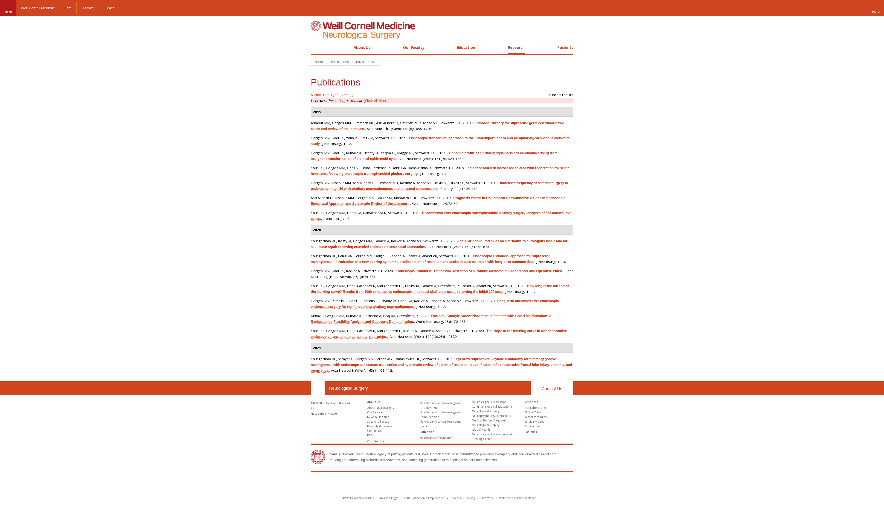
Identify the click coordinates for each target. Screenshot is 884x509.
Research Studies (535, 417)
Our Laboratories (535, 408)
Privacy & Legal (388, 498)
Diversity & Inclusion (380, 426)
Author (316, 94)
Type (334, 94)
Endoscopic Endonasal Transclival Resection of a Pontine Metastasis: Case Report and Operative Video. (479, 271)
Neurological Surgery (348, 388)
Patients (565, 47)
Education (466, 47)
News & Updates (378, 417)
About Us (362, 47)
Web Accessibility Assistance (517, 498)
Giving (471, 498)
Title (325, 94)
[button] (876, 8)
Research (516, 47)
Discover (88, 8)
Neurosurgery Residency (436, 438)
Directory (487, 498)
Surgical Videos (534, 422)
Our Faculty (413, 47)
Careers (456, 498)
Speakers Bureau (378, 422)
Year (345, 94)
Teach (109, 8)
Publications (532, 426)
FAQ (370, 435)
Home (316, 47)
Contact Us (552, 388)
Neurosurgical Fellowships (489, 402)
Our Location (318, 388)
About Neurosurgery (380, 408)
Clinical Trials (532, 412)
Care (68, 8)
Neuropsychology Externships (491, 416)
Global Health (481, 430)
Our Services (375, 412)
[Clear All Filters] (377, 100)
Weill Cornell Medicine (38, 8)
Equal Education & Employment (424, 498)
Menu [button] (8, 12)
